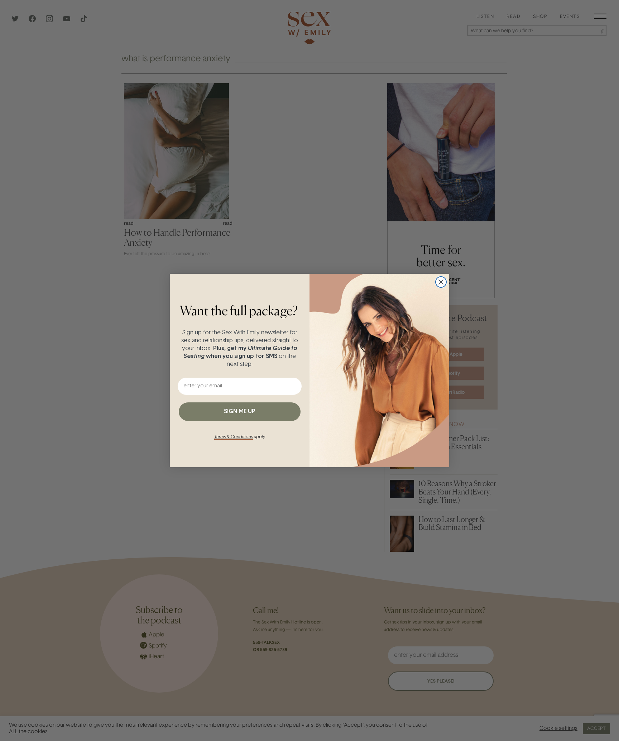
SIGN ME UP (239, 412)
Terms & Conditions (233, 437)
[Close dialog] (441, 282)
